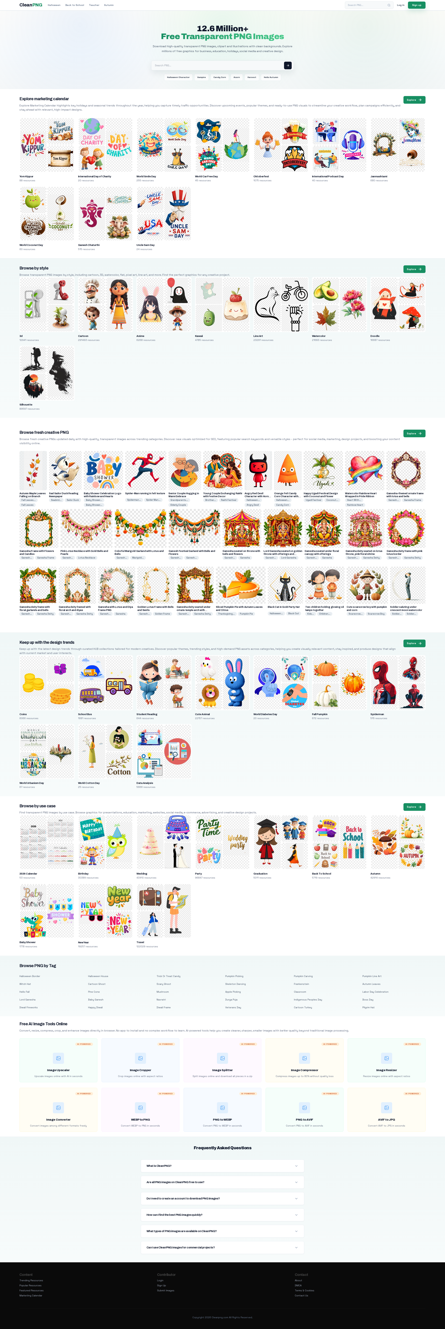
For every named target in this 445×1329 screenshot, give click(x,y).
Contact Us (301, 1295)
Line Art (258, 336)
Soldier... (397, 613)
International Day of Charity (94, 176)
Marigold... (138, 557)
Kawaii (199, 336)
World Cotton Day (89, 783)
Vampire (201, 77)
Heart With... (354, 500)
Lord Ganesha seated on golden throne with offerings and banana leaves (283, 554)
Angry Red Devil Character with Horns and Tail (257, 496)
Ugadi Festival (313, 500)
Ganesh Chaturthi (89, 245)
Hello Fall (24, 991)
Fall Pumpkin (319, 714)
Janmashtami (378, 176)
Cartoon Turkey (303, 1007)
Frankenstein (301, 984)
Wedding (141, 873)
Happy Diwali (95, 1007)
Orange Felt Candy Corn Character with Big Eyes (286, 496)
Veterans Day (233, 1007)
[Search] (389, 5)
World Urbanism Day (31, 783)
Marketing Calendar (30, 1295)
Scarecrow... (356, 613)
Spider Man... (153, 499)
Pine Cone (94, 991)
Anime (140, 336)
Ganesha (245, 557)
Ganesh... (394, 500)
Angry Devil (253, 504)
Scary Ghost (164, 984)
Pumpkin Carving (303, 976)
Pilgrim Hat (368, 1007)
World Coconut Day (31, 245)
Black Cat (293, 613)
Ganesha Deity (371, 557)
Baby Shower (27, 942)
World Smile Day (146, 176)
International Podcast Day (328, 176)
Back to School (74, 5)
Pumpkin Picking (234, 976)
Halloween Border (29, 976)
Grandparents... (179, 500)
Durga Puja (231, 999)
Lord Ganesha (288, 557)
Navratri (161, 999)
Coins (23, 714)
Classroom (300, 991)
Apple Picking (233, 991)
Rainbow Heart (355, 504)
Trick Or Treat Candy (168, 976)
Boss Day (367, 999)
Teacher (94, 5)
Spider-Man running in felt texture (145, 493)
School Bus (85, 714)
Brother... (210, 500)
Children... (324, 613)
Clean (30, 5)
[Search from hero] (288, 65)
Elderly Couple (178, 504)
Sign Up (161, 1285)
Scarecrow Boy (376, 613)
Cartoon (83, 336)
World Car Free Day (206, 176)
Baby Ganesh (95, 999)
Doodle (374, 336)
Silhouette (25, 404)
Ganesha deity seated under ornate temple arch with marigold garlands (194, 610)
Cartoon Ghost (97, 984)
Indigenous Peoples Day (308, 999)
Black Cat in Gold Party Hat (284, 607)
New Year (83, 942)
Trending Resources (31, 1280)
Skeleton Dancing (235, 984)
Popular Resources (30, 1285)
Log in (400, 5)
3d (21, 336)
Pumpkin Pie (246, 613)
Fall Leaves (28, 504)
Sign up (416, 5)
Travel (140, 942)
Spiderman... (134, 499)
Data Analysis (144, 783)
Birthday (83, 873)
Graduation (260, 873)
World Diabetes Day (265, 714)
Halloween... (253, 500)
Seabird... (56, 500)
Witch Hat (25, 984)
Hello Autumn (271, 77)
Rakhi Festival (228, 500)
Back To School (321, 873)
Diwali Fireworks (28, 1007)
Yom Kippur (26, 176)
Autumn (109, 5)
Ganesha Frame (412, 500)
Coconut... (332, 500)
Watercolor (319, 336)
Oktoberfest (261, 176)
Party (198, 873)
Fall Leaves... (29, 500)
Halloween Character (178, 77)
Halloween (54, 5)
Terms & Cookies (304, 1290)
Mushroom (163, 991)
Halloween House (98, 976)
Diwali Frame (164, 1007)
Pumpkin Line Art (372, 976)
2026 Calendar (28, 873)
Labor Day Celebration (375, 991)
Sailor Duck (73, 500)
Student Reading (146, 714)
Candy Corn (219, 77)
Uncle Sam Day (145, 245)
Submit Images (165, 1290)
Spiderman (377, 714)
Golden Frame (162, 613)
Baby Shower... (94, 500)
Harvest (252, 77)
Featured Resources (31, 1290)
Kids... (310, 613)
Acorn (237, 77)
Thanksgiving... (226, 613)
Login (160, 1280)
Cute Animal (202, 714)
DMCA (298, 1285)
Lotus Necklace (86, 557)
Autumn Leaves (371, 984)
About (298, 1280)
